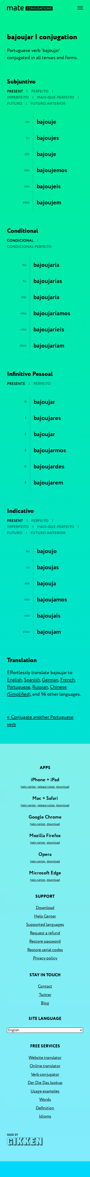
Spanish (32, 680)
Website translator (45, 1057)
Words (45, 1099)
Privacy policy (45, 958)
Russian (40, 687)
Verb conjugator (45, 1074)
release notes (46, 787)
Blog (45, 1003)
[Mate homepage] (30, 7)
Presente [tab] (16, 383)
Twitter (45, 994)
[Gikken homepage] (25, 1140)
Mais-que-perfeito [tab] (55, 97)
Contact (45, 986)
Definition (45, 1108)
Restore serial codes (45, 950)
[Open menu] (80, 8)
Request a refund (45, 933)
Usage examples (45, 1091)
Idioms (45, 1116)
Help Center (28, 787)
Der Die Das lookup (45, 1082)
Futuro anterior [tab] (48, 103)
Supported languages (45, 924)
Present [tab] (15, 91)
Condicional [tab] (20, 240)
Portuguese (18, 687)
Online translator (45, 1066)
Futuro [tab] (14, 103)
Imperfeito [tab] (18, 97)
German (50, 680)
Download (62, 787)
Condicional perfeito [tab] (29, 246)
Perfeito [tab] (39, 91)
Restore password (45, 941)
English (14, 680)
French (67, 680)
